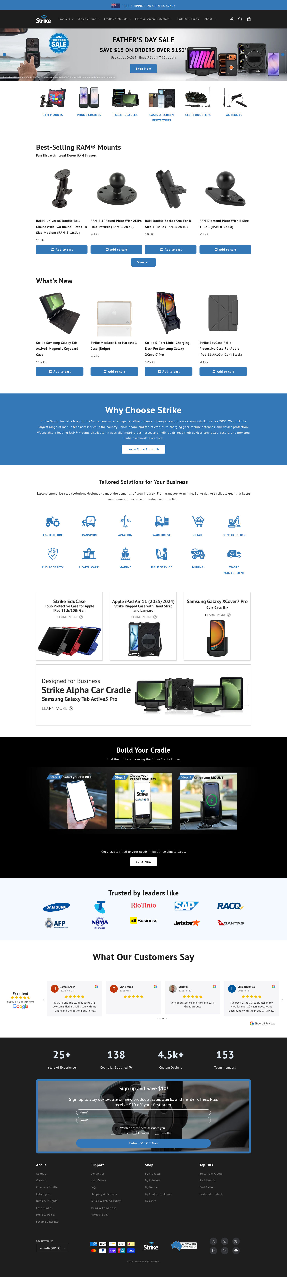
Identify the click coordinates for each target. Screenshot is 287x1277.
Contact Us (98, 1173)
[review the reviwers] (96, 987)
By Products (152, 1173)
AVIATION (125, 535)
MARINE (125, 567)
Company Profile (46, 1187)
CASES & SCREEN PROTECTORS (161, 117)
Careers (41, 1180)
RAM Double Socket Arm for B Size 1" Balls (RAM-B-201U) (168, 224)
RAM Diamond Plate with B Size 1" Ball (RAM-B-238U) (224, 224)
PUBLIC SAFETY (53, 567)
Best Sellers (207, 1187)
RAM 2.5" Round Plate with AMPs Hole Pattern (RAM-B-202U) (116, 224)
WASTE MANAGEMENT (234, 570)
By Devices (152, 1187)
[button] (65, 19)
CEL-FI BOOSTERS (198, 115)
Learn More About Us (143, 449)
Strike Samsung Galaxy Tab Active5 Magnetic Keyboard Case (57, 349)
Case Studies (44, 1208)
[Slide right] (282, 54)
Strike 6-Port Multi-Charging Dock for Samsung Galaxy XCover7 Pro (167, 349)
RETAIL (198, 535)
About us (42, 1173)
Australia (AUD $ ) (50, 1248)
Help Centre (98, 1180)
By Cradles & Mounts (158, 1194)
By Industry (152, 1180)
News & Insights (46, 1201)
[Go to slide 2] (157, 1018)
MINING (198, 567)
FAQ (93, 1187)
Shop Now (143, 68)
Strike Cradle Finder (166, 759)
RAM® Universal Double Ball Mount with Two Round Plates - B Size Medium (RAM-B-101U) (61, 227)
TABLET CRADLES (125, 115)
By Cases (150, 1201)
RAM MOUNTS (53, 115)
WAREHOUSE (161, 535)
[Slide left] (4, 54)
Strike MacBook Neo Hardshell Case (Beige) (114, 346)
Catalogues (43, 1194)
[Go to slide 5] (166, 1018)
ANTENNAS (234, 115)
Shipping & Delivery (104, 1194)
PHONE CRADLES (89, 115)
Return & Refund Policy (106, 1201)
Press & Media (45, 1214)
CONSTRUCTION (234, 535)
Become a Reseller (47, 1221)
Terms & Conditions (103, 1208)
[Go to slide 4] (163, 1018)
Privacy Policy (99, 1214)
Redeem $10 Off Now (143, 1143)
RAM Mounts (208, 1180)
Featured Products (211, 1194)
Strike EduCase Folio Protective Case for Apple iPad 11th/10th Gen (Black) (221, 349)
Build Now (144, 862)
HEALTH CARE (89, 567)
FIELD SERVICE (161, 567)
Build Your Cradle (211, 1173)
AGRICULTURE (53, 535)
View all (143, 262)
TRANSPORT (89, 535)
